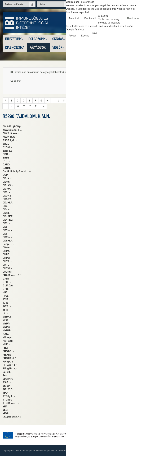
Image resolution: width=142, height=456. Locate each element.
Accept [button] (72, 35)
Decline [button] (85, 35)
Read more (133, 18)
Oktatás (58, 39)
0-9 (43, 106)
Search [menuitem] (17, 80)
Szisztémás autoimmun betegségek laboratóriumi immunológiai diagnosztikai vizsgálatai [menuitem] (61, 72)
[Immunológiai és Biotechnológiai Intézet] (26, 22)
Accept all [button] (74, 18)
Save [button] (94, 33)
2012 (18, 416)
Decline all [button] (90, 18)
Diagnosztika (14, 47)
